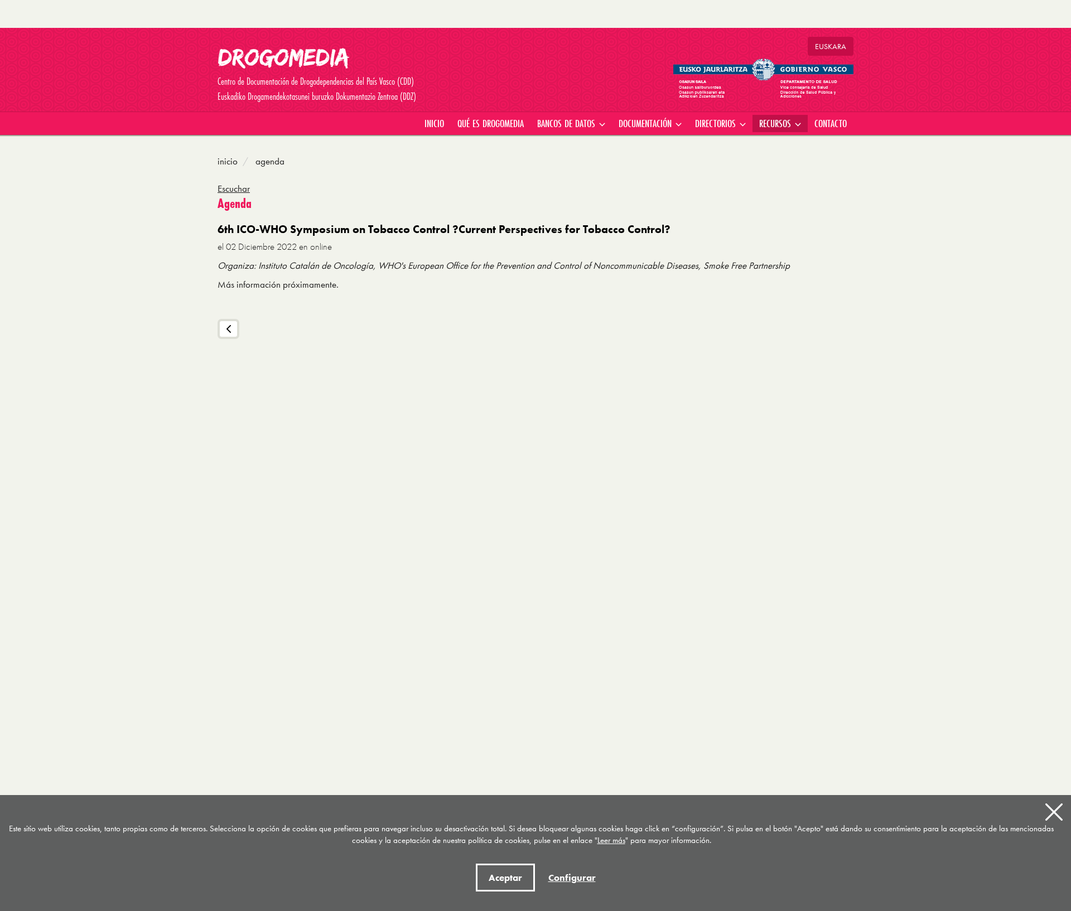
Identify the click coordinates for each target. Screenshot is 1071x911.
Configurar (572, 877)
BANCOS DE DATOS (567, 123)
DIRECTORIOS (717, 123)
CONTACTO (830, 123)
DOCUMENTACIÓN (646, 123)
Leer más (611, 840)
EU (830, 46)
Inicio (228, 161)
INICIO (434, 123)
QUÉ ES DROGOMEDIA (490, 123)
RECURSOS (776, 123)
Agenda (268, 161)
